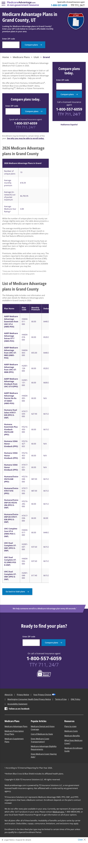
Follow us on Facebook (19, 708)
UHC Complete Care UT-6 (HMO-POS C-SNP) (10, 532)
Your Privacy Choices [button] (42, 694)
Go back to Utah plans (15, 591)
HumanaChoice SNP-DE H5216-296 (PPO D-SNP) (11, 504)
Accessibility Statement (17, 704)
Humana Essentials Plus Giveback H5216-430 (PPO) (11, 429)
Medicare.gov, (59, 812)
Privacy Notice (23, 694)
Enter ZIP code (8, 38)
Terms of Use (61, 699)
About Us (9, 694)
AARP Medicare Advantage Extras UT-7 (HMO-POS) (11, 337)
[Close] (82, 839)
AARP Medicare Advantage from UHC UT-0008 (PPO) (11, 368)
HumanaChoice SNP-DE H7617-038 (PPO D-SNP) (11, 518)
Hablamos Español (69, 124)
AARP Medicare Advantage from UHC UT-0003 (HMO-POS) (11, 352)
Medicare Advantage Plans (16, 726)
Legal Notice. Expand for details (17, 840)
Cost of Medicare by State (42, 734)
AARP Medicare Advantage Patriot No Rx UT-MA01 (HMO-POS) (11, 398)
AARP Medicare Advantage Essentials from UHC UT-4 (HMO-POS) (11, 321)
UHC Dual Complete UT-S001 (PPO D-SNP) (10, 547)
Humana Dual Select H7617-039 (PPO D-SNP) (10, 414)
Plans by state (70, 726)
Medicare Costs (71, 731)
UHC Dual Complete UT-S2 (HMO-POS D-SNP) (10, 561)
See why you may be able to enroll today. (25, 138)
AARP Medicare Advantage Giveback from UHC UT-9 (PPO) (11, 383)
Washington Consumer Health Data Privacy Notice (29, 699)
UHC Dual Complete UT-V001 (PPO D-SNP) (10, 575)
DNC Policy (75, 699)
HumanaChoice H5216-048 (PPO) (11, 479)
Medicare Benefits (72, 735)
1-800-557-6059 (59, 5)
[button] (3, 4)
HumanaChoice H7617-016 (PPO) (11, 491)
